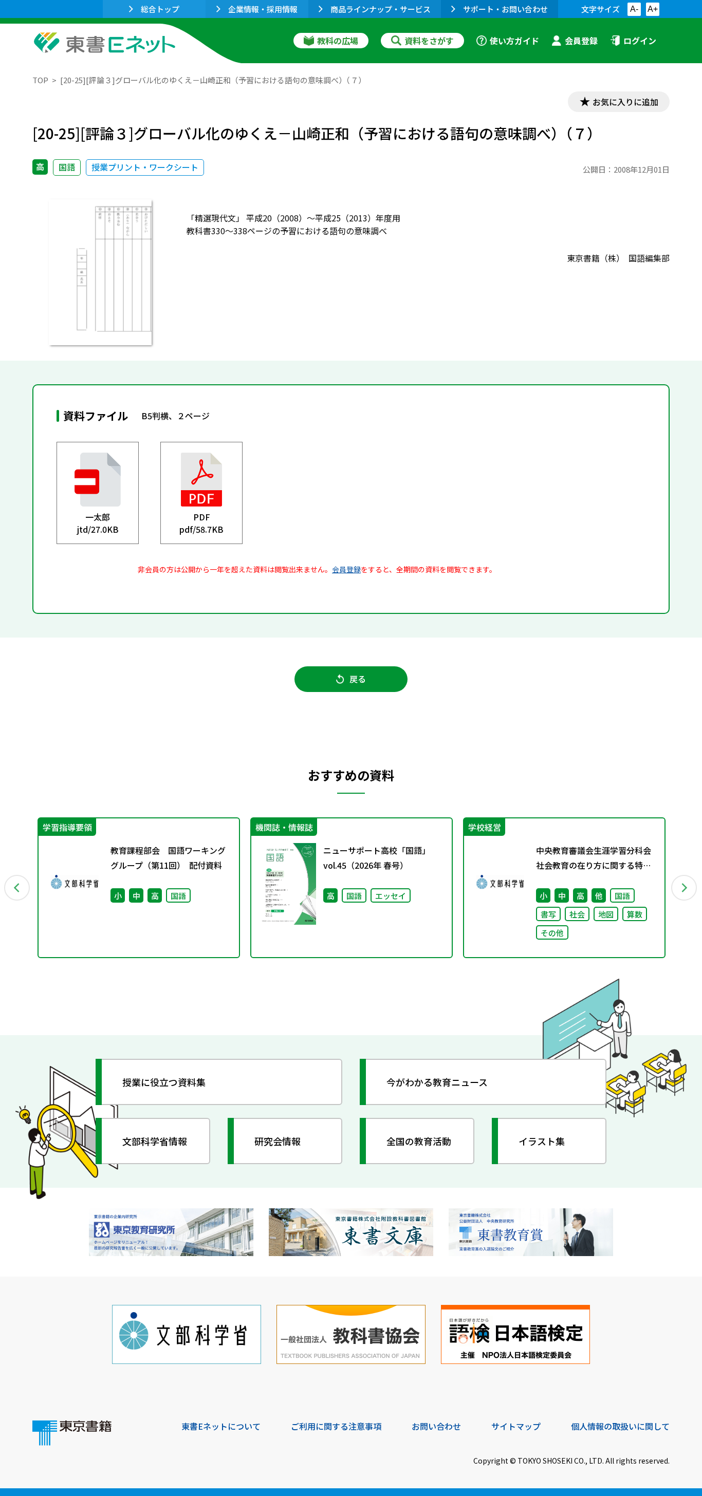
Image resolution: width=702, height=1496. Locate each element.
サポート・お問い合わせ (505, 9)
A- (634, 9)
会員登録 (581, 40)
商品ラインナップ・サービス (380, 9)
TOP (40, 79)
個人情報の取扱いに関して (620, 1426)
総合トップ (160, 9)
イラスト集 (542, 1141)
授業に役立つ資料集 (164, 1082)
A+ (653, 9)
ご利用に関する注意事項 (336, 1426)
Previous (17, 887)
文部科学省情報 (154, 1141)
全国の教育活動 (418, 1141)
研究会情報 (277, 1141)
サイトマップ (516, 1426)
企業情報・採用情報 (263, 9)
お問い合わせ (436, 1426)
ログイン (639, 40)
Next (684, 887)
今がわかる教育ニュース (437, 1082)
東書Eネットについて (221, 1426)
